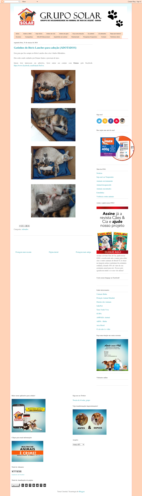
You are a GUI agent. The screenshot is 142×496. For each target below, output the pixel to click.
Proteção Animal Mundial (106, 298)
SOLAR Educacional (43, 37)
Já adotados (102, 34)
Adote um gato (63, 34)
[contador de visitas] (17, 472)
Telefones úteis (115, 37)
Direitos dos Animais (104, 302)
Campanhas (29, 37)
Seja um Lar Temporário (105, 177)
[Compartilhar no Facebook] (26, 226)
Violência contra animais (105, 196)
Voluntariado (75, 37)
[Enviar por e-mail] (20, 226)
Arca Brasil (101, 325)
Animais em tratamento (105, 181)
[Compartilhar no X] (24, 226)
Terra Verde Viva (103, 309)
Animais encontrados (104, 189)
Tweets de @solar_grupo (81, 400)
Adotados (25, 229)
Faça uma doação (78, 34)
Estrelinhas (100, 192)
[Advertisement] (112, 75)
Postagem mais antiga (83, 252)
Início (17, 34)
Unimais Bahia (102, 294)
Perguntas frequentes (90, 37)
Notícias (99, 173)
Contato (103, 37)
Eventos (18, 37)
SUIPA (99, 313)
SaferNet (100, 306)
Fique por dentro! (115, 34)
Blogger (81, 491)
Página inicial (53, 252)
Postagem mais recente (23, 252)
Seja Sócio (39, 34)
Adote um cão (50, 34)
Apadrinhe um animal (60, 37)
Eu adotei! (91, 34)
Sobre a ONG (27, 34)
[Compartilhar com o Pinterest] (29, 226)
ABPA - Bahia (102, 321)
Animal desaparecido (104, 185)
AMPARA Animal (103, 317)
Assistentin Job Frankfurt (18, 474)
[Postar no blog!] (22, 226)
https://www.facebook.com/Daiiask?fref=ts (29, 65)
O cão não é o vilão (103, 329)
